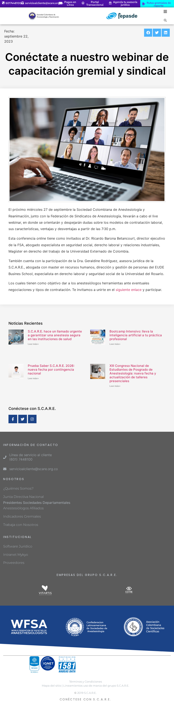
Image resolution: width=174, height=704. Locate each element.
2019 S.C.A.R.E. (87, 692)
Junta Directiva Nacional (23, 497)
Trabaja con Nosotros (20, 525)
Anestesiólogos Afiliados (23, 508)
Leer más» (33, 344)
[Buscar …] (165, 20)
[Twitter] (22, 419)
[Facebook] (12, 419)
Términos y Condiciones (85, 681)
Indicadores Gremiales (22, 516)
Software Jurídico (17, 546)
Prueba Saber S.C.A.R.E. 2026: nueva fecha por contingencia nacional (51, 369)
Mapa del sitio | (52, 685)
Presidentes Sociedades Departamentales (36, 502)
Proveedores (13, 563)
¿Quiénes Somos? (18, 488)
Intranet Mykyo (15, 555)
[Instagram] (32, 419)
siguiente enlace (129, 290)
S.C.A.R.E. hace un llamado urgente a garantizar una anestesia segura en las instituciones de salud (55, 335)
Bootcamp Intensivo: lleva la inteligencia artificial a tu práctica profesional (135, 335)
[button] (148, 33)
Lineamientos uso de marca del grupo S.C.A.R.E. (96, 685)
